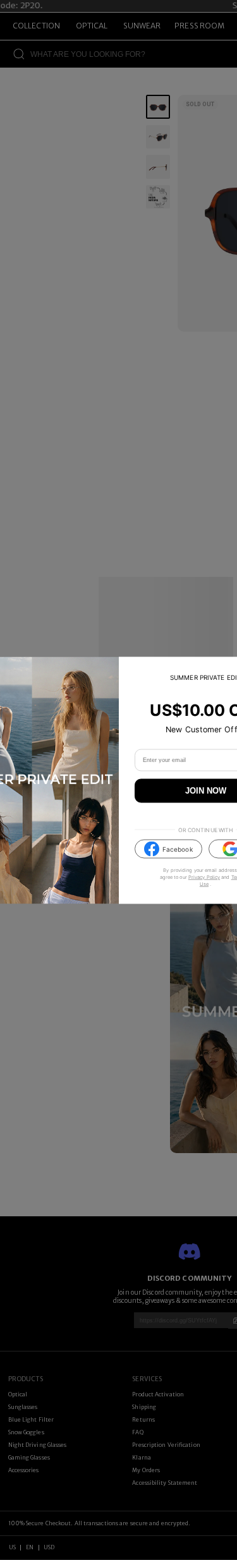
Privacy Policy (204, 877)
